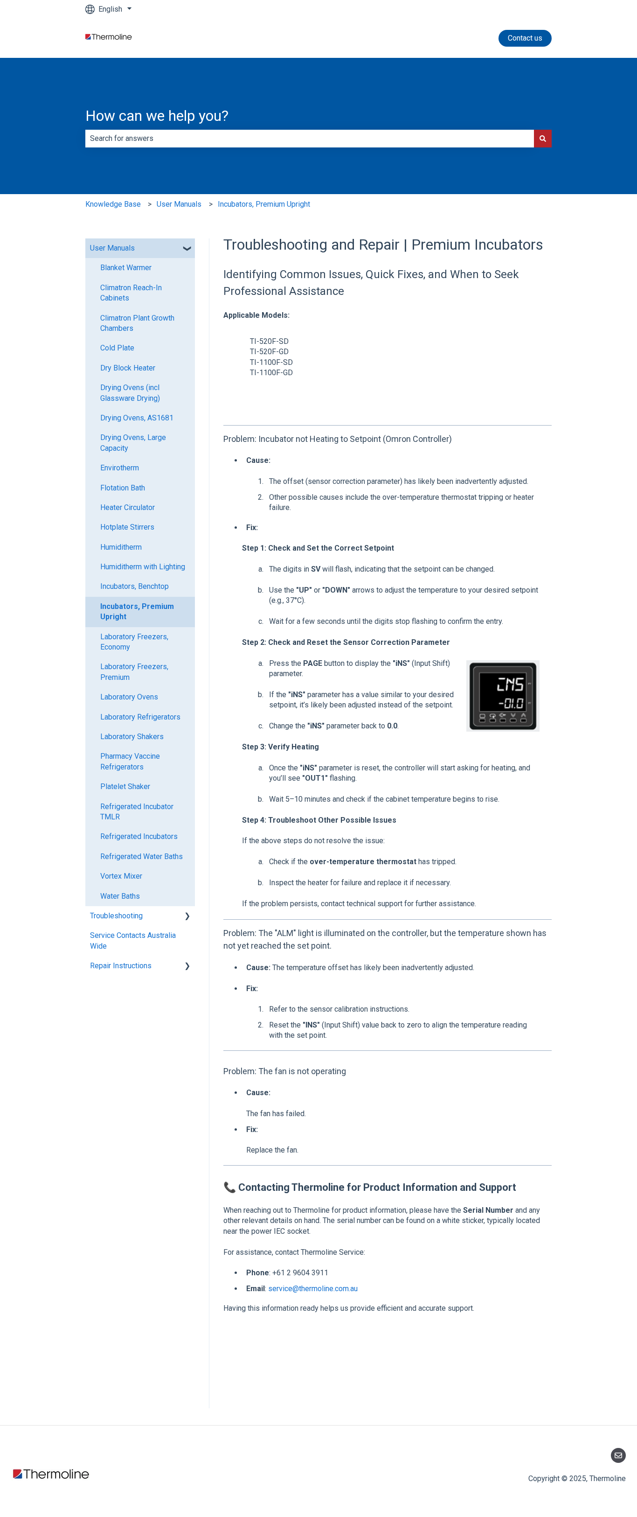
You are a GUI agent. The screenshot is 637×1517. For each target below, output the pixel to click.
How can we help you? (156, 116)
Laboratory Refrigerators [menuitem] (140, 717)
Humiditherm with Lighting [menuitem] (142, 566)
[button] (187, 249)
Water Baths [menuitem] (120, 896)
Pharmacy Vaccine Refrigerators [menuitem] (130, 761)
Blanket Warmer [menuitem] (126, 267)
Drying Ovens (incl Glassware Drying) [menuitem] (130, 392)
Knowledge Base (113, 204)
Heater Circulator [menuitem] (127, 507)
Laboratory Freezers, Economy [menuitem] (134, 641)
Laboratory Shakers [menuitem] (132, 736)
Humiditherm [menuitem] (121, 547)
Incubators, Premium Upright (264, 204)
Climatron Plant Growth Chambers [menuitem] (137, 323)
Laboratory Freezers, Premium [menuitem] (134, 671)
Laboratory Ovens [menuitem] (129, 696)
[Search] (543, 138)
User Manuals (179, 204)
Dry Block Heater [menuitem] (127, 368)
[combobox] (309, 138)
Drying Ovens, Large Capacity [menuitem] (133, 442)
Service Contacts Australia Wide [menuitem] (133, 940)
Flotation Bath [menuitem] (122, 487)
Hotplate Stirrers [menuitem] (127, 527)
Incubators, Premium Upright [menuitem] (137, 611)
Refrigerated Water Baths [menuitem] (141, 856)
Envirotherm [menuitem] (119, 467)
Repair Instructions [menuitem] (121, 965)
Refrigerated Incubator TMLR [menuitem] (136, 811)
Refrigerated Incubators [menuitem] (139, 836)
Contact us (525, 38)
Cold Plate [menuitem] (117, 347)
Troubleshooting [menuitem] (116, 915)
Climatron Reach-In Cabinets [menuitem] (131, 292)
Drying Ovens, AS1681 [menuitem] (136, 417)
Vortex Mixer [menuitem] (121, 876)
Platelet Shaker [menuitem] (125, 786)
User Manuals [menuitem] (112, 248)
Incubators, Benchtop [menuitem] (134, 586)
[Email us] (618, 1455)
